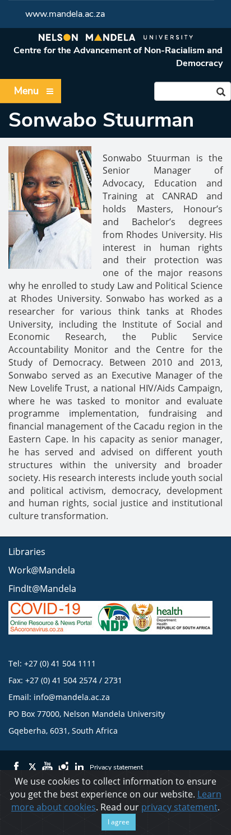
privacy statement (179, 807)
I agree (119, 822)
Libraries (26, 551)
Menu (26, 90)
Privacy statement (116, 767)
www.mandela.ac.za (65, 14)
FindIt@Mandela (42, 588)
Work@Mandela (41, 570)
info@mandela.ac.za (72, 697)
